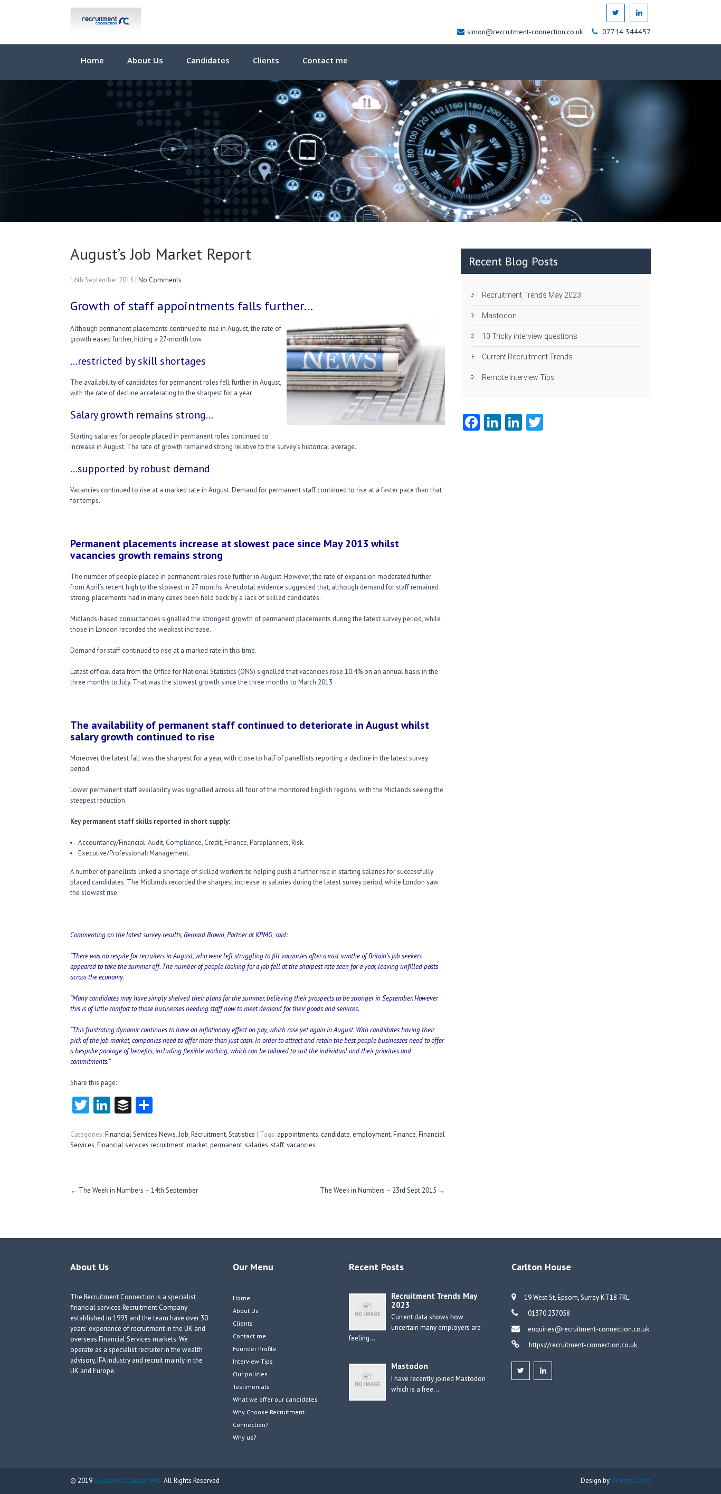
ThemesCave (631, 1480)
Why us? (245, 1437)
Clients (266, 60)
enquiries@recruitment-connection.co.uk (588, 1329)
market (197, 1144)
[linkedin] (639, 13)
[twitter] (615, 13)
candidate (335, 1134)
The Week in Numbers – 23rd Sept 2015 (382, 1190)
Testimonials (251, 1387)
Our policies (250, 1374)
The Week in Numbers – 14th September (134, 1190)
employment (372, 1134)
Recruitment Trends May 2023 (531, 295)
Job (183, 1134)
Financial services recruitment (140, 1144)
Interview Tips (253, 1361)
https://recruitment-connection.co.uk (582, 1344)
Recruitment (208, 1134)
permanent (226, 1144)
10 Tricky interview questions (529, 336)
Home (92, 60)
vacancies (301, 1144)
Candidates (208, 60)
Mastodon (499, 315)
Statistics (242, 1134)
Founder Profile (255, 1349)
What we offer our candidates (275, 1399)
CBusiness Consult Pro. (129, 1480)
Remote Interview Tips (518, 377)
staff (277, 1144)
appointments (297, 1134)
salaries (256, 1144)
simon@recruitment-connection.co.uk (526, 31)
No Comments (160, 279)
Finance (404, 1134)
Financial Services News (140, 1134)
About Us (145, 60)
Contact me (325, 60)
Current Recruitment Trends (527, 357)
